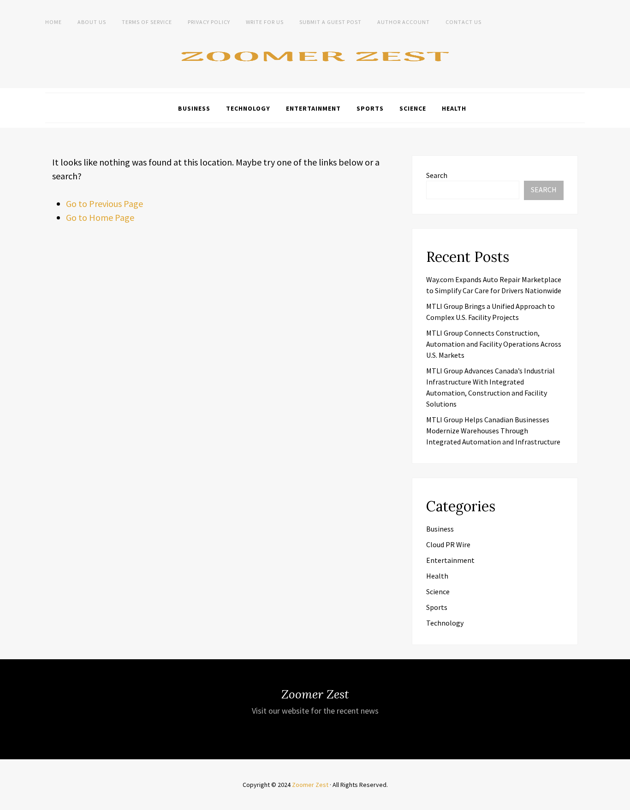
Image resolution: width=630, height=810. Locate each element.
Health (454, 108)
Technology (248, 108)
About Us (91, 21)
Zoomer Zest (310, 784)
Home (53, 21)
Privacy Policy (209, 21)
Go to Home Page (100, 217)
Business (194, 108)
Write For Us (265, 21)
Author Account (403, 21)
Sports (370, 108)
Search (436, 175)
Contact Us (463, 21)
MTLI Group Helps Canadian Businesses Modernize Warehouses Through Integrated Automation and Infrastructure (493, 430)
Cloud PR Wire (448, 544)
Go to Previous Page (104, 203)
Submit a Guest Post (330, 21)
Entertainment (313, 108)
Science (412, 108)
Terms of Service (147, 21)
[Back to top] (621, 801)
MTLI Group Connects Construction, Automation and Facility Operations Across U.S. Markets (493, 344)
